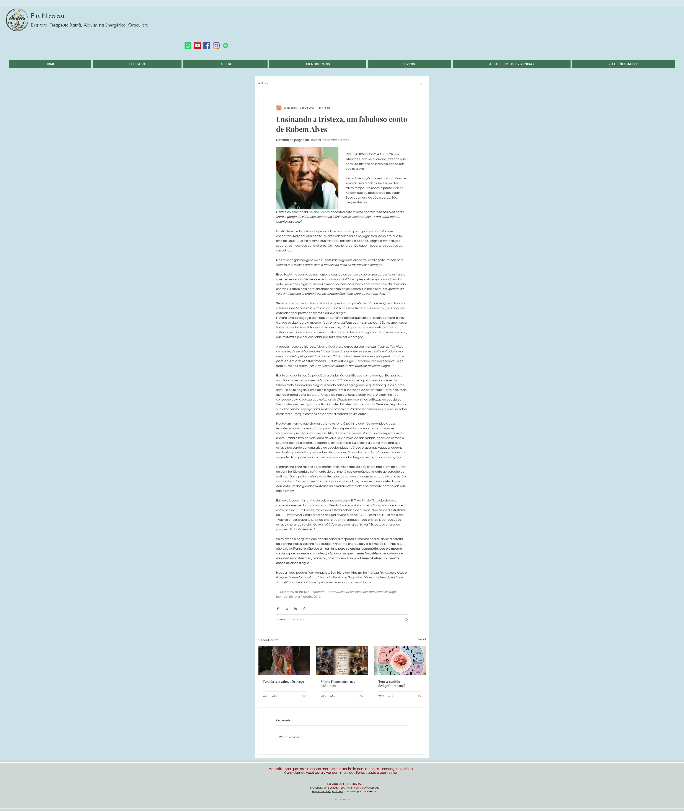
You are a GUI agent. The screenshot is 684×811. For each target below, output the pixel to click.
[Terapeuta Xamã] (284, 660)
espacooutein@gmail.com (327, 791)
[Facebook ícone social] (206, 45)
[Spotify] (225, 45)
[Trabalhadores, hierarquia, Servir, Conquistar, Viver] (342, 660)
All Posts (263, 83)
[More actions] (406, 108)
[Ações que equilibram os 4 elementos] (400, 660)
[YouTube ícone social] (197, 45)
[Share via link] (304, 608)
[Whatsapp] (188, 45)
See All (422, 639)
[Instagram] (216, 45)
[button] (421, 83)
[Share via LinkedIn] (295, 608)
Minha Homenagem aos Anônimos (338, 683)
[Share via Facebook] (277, 608)
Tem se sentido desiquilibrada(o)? (391, 683)
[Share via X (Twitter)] (286, 608)
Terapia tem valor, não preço (283, 681)
